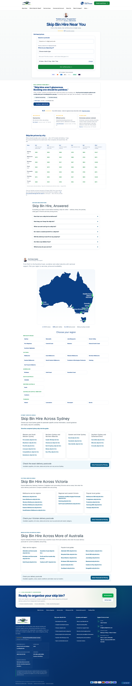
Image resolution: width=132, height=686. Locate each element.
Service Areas (47, 8)
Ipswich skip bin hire (67, 565)
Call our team (108, 600)
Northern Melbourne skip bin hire (32, 505)
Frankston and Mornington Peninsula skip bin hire (69, 497)
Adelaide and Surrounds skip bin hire (30, 552)
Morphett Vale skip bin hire (69, 554)
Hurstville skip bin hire (98, 440)
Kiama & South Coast (94, 343)
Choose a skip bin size (60, 627)
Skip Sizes (24, 8)
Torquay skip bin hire (92, 507)
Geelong (29, 177)
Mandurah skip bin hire (92, 561)
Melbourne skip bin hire (30, 496)
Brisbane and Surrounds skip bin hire (30, 557)
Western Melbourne (72, 355)
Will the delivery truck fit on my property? (47, 236)
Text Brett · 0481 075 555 (42, 104)
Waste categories (50, 610)
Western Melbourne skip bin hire (32, 502)
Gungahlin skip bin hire (92, 568)
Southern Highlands (29, 348)
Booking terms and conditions (84, 637)
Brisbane (29, 162)
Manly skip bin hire (51, 449)
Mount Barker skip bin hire (69, 558)
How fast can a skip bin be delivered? (45, 216)
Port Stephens (28, 343)
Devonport (70, 402)
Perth (28, 167)
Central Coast (49, 343)
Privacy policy (30, 683)
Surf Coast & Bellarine (30, 364)
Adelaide (26, 380)
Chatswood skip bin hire (53, 443)
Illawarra (69, 343)
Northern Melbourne (94, 355)
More (85, 8)
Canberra (26, 395)
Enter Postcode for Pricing (100, 465)
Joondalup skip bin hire (93, 558)
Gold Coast (49, 372)
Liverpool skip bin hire (29, 449)
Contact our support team (83, 627)
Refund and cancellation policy (21, 683)
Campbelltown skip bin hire (31, 452)
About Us (68, 8)
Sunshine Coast (71, 372)
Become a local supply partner (83, 631)
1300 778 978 (103, 622)
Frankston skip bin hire (93, 502)
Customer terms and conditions (39, 683)
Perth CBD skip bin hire (92, 554)
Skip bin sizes (40, 610)
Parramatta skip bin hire (30, 440)
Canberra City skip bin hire (94, 565)
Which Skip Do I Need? (35, 8)
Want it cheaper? (77, 8)
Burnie (90, 402)
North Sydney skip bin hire (53, 446)
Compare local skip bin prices (62, 624)
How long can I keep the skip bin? (44, 221)
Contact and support (49, 683)
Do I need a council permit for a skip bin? (46, 231)
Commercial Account (58, 8)
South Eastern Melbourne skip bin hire (34, 510)
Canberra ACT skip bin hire (48, 562)
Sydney (29, 152)
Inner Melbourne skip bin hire (31, 499)
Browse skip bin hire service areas (63, 634)
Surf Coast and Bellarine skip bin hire (69, 503)
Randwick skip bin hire (75, 441)
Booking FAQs (91, 610)
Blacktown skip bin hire (29, 443)
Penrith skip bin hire (28, 446)
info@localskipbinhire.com (106, 627)
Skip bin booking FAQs (82, 624)
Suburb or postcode (44, 37)
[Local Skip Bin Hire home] (29, 3)
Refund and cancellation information (85, 634)
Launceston (49, 402)
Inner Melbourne (50, 355)
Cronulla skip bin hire (97, 446)
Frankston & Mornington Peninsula (76, 360)
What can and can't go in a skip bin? (45, 226)
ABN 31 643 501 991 (21, 654)
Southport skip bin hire (68, 568)
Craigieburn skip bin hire (93, 499)
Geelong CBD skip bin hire (94, 505)
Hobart (26, 402)
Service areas (60, 610)
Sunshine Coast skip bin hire (47, 552)
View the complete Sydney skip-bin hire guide (35, 428)
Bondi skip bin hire (73, 438)
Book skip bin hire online (61, 621)
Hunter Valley (92, 339)
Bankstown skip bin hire (30, 455)
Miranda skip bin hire (97, 443)
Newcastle (48, 339)
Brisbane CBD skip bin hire (69, 561)
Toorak (29, 182)
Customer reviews (81, 640)
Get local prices (108, 595)
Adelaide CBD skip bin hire (69, 551)
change (91, 61)
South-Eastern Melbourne (53, 360)
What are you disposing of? (46, 48)
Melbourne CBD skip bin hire (94, 496)
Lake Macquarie (71, 339)
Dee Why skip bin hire (52, 452)
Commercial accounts (81, 610)
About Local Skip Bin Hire (82, 621)
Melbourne (30, 157)
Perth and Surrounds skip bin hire (47, 557)
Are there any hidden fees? (42, 242)
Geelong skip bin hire (65, 501)
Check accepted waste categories (63, 631)
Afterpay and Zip (69, 610)
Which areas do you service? (43, 247)
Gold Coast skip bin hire (30, 562)
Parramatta (30, 172)
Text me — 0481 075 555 (70, 20)
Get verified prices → (66, 67)
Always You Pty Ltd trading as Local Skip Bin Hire (28, 681)
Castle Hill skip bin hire (52, 440)
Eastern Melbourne (29, 360)
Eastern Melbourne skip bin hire (32, 507)
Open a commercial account (61, 640)
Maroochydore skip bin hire (94, 551)
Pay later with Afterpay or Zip (62, 637)
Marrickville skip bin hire (75, 444)
